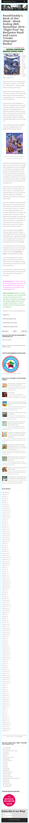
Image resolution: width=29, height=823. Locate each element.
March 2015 (4, 622)
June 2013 (4, 663)
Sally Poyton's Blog (6, 783)
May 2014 (4, 642)
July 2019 (4, 520)
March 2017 (4, 575)
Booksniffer (5, 763)
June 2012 (4, 687)
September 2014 (5, 634)
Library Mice (5, 765)
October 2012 (5, 679)
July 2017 (4, 567)
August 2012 (4, 683)
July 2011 (4, 709)
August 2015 (4, 612)
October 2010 (5, 726)
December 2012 (5, 675)
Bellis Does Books (6, 749)
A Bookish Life (5, 752)
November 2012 (5, 677)
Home (14, 331)
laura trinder (14, 51)
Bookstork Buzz (6, 781)
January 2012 (4, 697)
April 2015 (4, 620)
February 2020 (5, 506)
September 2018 (5, 539)
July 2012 (4, 685)
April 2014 (4, 644)
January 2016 (4, 602)
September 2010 (5, 728)
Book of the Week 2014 (19, 49)
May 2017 (4, 571)
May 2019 (4, 523)
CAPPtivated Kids (6, 768)
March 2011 (4, 716)
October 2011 (5, 703)
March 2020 (4, 504)
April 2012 (4, 691)
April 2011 (4, 715)
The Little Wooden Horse (8, 771)
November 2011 (5, 701)
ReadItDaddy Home (9, 1)
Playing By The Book (7, 773)
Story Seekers (5, 767)
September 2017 (5, 563)
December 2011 (5, 699)
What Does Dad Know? (7, 760)
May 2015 (4, 618)
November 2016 (5, 583)
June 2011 (4, 711)
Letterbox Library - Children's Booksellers (11, 778)
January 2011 (4, 720)
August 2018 (4, 541)
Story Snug (5, 755)
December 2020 (5, 492)
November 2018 (5, 535)
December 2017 (5, 557)
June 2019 (4, 522)
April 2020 (4, 502)
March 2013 (4, 669)
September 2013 (5, 657)
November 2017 (5, 559)
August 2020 (4, 494)
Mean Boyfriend (6, 770)
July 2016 (4, 590)
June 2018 (4, 545)
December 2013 (5, 652)
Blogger (20, 736)
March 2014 (4, 646)
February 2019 (5, 529)
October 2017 (5, 561)
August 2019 (4, 518)
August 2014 (4, 636)
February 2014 (5, 648)
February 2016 (5, 600)
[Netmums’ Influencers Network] (9, 800)
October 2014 (5, 632)
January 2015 (4, 626)
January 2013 (4, 673)
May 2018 (4, 547)
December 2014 (5, 628)
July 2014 (4, 638)
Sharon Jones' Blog (6, 775)
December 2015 (5, 604)
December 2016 (5, 581)
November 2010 (5, 724)
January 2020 (4, 508)
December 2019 (5, 510)
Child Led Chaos (6, 780)
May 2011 (4, 713)
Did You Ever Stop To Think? (8, 757)
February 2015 (5, 624)
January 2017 (4, 579)
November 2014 (5, 630)
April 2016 (4, 596)
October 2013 (5, 655)
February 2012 (5, 695)
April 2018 (4, 549)
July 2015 (4, 614)
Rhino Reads (5, 762)
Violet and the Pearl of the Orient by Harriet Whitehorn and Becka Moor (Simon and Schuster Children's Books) (16, 423)
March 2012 (4, 693)
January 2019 (4, 531)
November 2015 (5, 606)
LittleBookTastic (6, 754)
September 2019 (5, 516)
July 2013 (4, 661)
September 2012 (5, 681)
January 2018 (4, 555)
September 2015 (5, 610)
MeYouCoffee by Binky (7, 784)
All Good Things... (11, 392)
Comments (5, 816)
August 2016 (4, 588)
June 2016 (4, 592)
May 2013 (4, 665)
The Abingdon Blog (6, 786)
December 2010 (5, 722)
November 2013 (5, 653)
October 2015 (5, 608)
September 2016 (5, 587)
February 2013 (5, 671)
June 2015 (4, 616)
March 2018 (4, 551)
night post (20, 51)
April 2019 (4, 525)
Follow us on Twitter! (6, 339)
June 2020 (4, 498)
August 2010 (4, 730)
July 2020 (4, 496)
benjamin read (10, 49)
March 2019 (4, 527)
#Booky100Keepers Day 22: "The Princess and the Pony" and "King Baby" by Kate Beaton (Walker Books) (17, 458)
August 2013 (4, 659)
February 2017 (5, 577)
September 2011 (5, 705)
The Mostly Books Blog (7, 776)
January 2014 (4, 650)
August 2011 (4, 707)
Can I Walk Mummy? (7, 747)
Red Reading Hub (6, 758)
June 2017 (4, 569)
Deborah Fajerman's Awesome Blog (10, 750)
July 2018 (4, 543)
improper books (6, 51)
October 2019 (5, 514)
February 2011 (5, 718)
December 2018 (5, 533)
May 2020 (4, 500)
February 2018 (5, 553)
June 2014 (4, 640)
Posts (4, 814)
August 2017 (4, 565)
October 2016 (5, 585)
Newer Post (5, 331)
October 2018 (5, 537)
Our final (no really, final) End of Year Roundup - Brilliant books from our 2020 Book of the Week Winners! (17, 403)
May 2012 (4, 689)
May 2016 (4, 594)
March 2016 (4, 598)
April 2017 (4, 573)
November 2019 (5, 512)
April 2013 (4, 667)
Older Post (24, 331)
